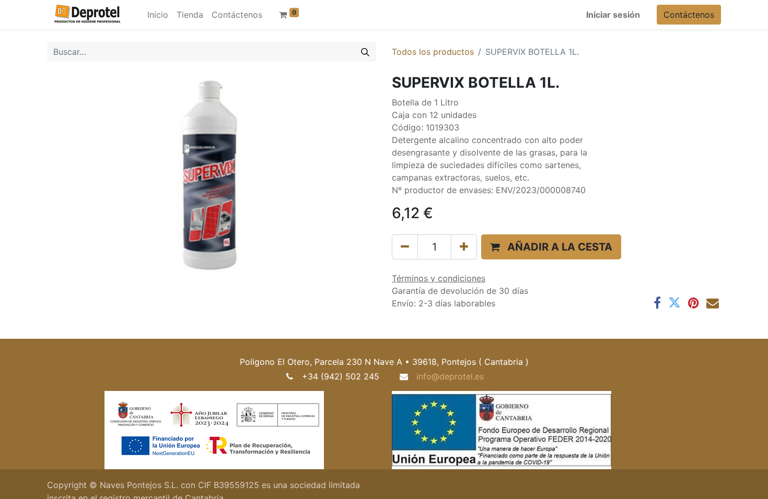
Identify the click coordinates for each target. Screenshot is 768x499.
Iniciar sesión (613, 14)
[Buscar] (365, 52)
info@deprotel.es (450, 376)
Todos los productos (433, 51)
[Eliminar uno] (405, 246)
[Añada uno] (464, 246)
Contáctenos (689, 14)
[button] (551, 246)
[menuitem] (157, 14)
